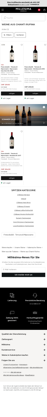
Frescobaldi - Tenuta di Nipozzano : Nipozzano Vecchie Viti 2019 (9, 69)
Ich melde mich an (23, 275)
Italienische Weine (34, 248)
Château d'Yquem (23, 206)
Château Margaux (23, 195)
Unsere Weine (19, 248)
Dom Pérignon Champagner (23, 222)
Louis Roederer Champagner (23, 226)
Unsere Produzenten (10, 364)
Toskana (3, 72)
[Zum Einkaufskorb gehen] (44, 10)
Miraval (23, 199)
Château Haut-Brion (23, 202)
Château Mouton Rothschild (23, 214)
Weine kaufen (7, 248)
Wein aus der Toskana (10, 252)
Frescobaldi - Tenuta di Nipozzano (10, 74)
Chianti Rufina (10, 72)
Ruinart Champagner (23, 218)
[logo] (23, 10)
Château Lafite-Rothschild (23, 210)
